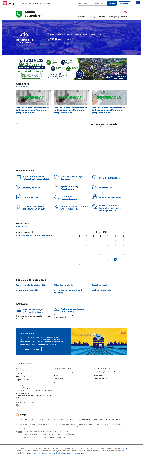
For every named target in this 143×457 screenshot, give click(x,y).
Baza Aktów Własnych (102, 368)
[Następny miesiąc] (123, 231)
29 (115, 259)
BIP (95, 382)
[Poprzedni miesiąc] (79, 231)
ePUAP (56, 375)
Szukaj (112, 3)
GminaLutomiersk (33, 14)
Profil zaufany (70, 419)
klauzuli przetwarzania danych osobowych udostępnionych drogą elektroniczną (56, 453)
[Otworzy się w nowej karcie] (17, 405)
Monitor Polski (59, 382)
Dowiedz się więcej (31, 349)
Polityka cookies (44, 419)
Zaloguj (126, 3)
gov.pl (23, 414)
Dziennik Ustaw (59, 379)
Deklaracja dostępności (62, 368)
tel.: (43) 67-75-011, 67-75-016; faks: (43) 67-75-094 (34, 390)
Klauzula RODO (117, 419)
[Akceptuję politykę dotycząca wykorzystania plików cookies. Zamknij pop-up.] (127, 448)
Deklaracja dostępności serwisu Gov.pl (96, 419)
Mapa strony (98, 375)
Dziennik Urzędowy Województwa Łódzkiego (110, 372)
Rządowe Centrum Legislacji (26, 419)
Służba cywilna (58, 419)
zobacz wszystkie (21, 87)
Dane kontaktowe (100, 379)
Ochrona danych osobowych (64, 372)
